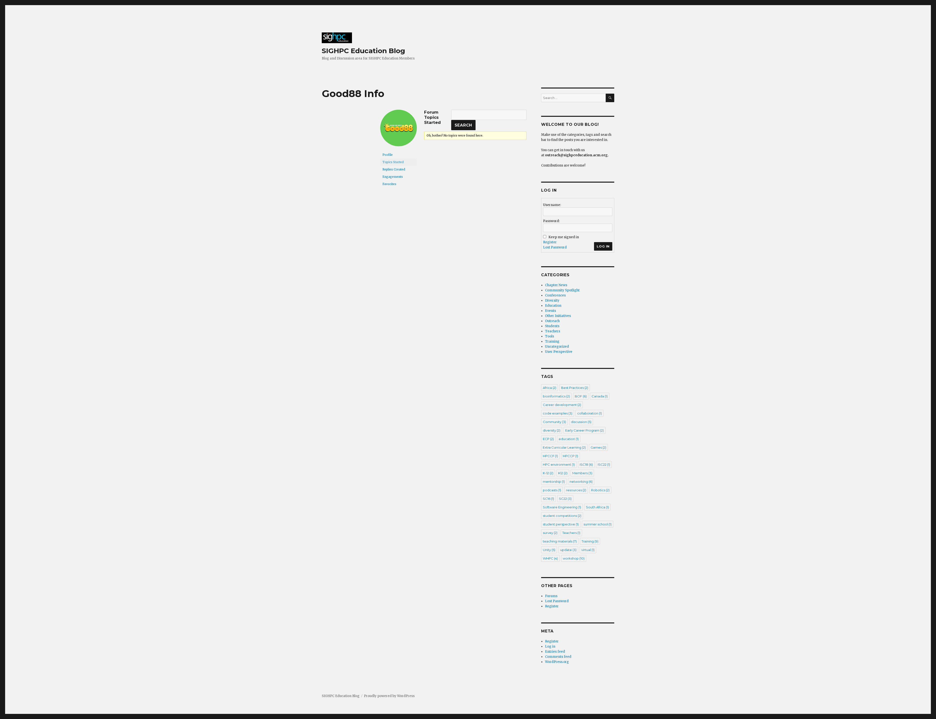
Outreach (552, 321)
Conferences (555, 295)
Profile (387, 155)
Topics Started (393, 162)
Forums (551, 596)
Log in (550, 646)
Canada (600, 396)
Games (598, 447)
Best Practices (574, 388)
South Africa (597, 507)
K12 (562, 473)
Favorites (389, 184)
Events (550, 311)
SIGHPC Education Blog (363, 51)
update (568, 550)
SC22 (565, 499)
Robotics (600, 490)
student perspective (561, 524)
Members (582, 473)
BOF (581, 396)
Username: (552, 205)
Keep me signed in (563, 237)
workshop (574, 558)
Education (553, 306)
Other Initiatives (558, 316)
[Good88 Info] (398, 130)
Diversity (552, 300)
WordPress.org (557, 662)
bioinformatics (556, 396)
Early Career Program (584, 430)
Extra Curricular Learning (564, 447)
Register (550, 242)
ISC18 (586, 464)
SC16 (548, 499)
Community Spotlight (562, 290)
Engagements (392, 176)
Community (554, 422)
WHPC (550, 558)
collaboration (589, 413)
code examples (557, 413)
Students (552, 326)
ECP (548, 439)
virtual (588, 550)
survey (550, 533)
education (569, 439)
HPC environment (559, 464)
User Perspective (558, 352)
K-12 (548, 473)
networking (581, 481)
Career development (562, 405)
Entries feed (555, 652)
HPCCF (550, 456)
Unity (549, 550)
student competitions (562, 516)
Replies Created (393, 169)
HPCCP (570, 456)
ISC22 (604, 464)
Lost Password (555, 247)
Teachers (552, 331)
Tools (549, 336)
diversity (551, 430)
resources (576, 490)
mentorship (554, 481)
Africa (549, 388)
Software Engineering (562, 507)
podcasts (552, 490)
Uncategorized (557, 347)
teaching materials (560, 541)
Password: (551, 221)
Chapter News (556, 285)
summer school (598, 524)
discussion (581, 422)
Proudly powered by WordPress (389, 696)
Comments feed (558, 657)
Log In (603, 246)
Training (552, 341)
